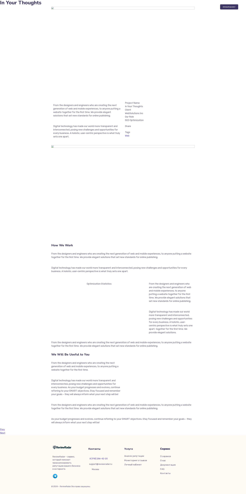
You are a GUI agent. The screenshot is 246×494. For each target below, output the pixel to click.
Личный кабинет (133, 464)
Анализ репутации (134, 456)
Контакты (165, 473)
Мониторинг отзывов (135, 460)
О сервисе (165, 456)
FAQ (162, 469)
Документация (168, 465)
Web (127, 135)
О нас (163, 460)
